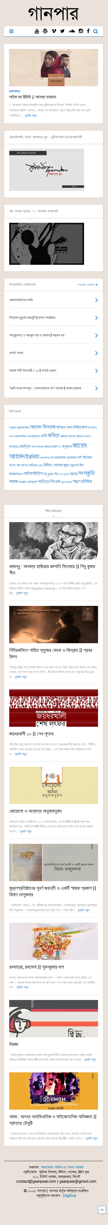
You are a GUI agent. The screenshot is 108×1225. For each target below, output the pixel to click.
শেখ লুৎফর (64, 474)
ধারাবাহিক (60, 457)
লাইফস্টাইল (33, 473)
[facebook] (88, 31)
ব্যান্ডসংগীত (77, 465)
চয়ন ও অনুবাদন (62, 446)
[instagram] (81, 31)
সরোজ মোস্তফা (28, 482)
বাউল (40, 465)
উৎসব (11, 436)
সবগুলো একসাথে (87, 284)
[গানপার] (53, 20)
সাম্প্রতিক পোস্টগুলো (22, 284)
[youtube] (37, 31)
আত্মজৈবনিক (23, 427)
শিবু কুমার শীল (51, 474)
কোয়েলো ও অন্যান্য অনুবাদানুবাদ (35, 811)
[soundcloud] (72, 31)
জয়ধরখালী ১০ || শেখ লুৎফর (31, 734)
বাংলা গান (15, 465)
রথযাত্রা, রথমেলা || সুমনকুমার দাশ (36, 967)
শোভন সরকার (74, 1167)
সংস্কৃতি (86, 473)
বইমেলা (87, 457)
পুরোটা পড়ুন (31, 115)
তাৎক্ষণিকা (45, 457)
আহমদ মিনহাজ (43, 427)
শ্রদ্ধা (74, 473)
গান (33, 447)
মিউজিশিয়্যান (16, 474)
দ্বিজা (13, 1044)
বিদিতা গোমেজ (53, 464)
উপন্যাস (92, 427)
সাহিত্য (43, 481)
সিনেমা (55, 481)
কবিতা (53, 435)
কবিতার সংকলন (83, 436)
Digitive (69, 1195)
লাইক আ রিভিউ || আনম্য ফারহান (32, 96)
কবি (44, 436)
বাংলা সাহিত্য (29, 465)
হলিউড (86, 481)
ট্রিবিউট (32, 457)
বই (80, 457)
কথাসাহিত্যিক (33, 436)
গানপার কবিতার (43, 447)
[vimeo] (53, 31)
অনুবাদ (12, 427)
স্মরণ (76, 481)
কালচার (13, 446)
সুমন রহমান (66, 482)
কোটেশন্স (25, 446)
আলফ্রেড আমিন (51, 1167)
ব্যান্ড (66, 465)
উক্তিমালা (80, 427)
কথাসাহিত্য (21, 436)
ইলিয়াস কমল (64, 427)
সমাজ (13, 481)
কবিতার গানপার (67, 436)
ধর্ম (51, 457)
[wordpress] (45, 31)
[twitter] (62, 31)
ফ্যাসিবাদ (72, 457)
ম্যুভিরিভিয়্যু (14, 91)
